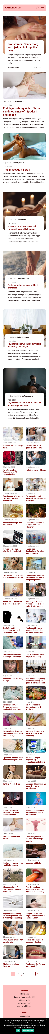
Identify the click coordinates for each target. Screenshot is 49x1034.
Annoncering (24, 1016)
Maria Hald (22, 220)
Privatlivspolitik (28, 1031)
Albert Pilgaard (18, 101)
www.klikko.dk (26, 1006)
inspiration (7, 105)
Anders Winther (13, 67)
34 (33, 974)
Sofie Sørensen (18, 163)
